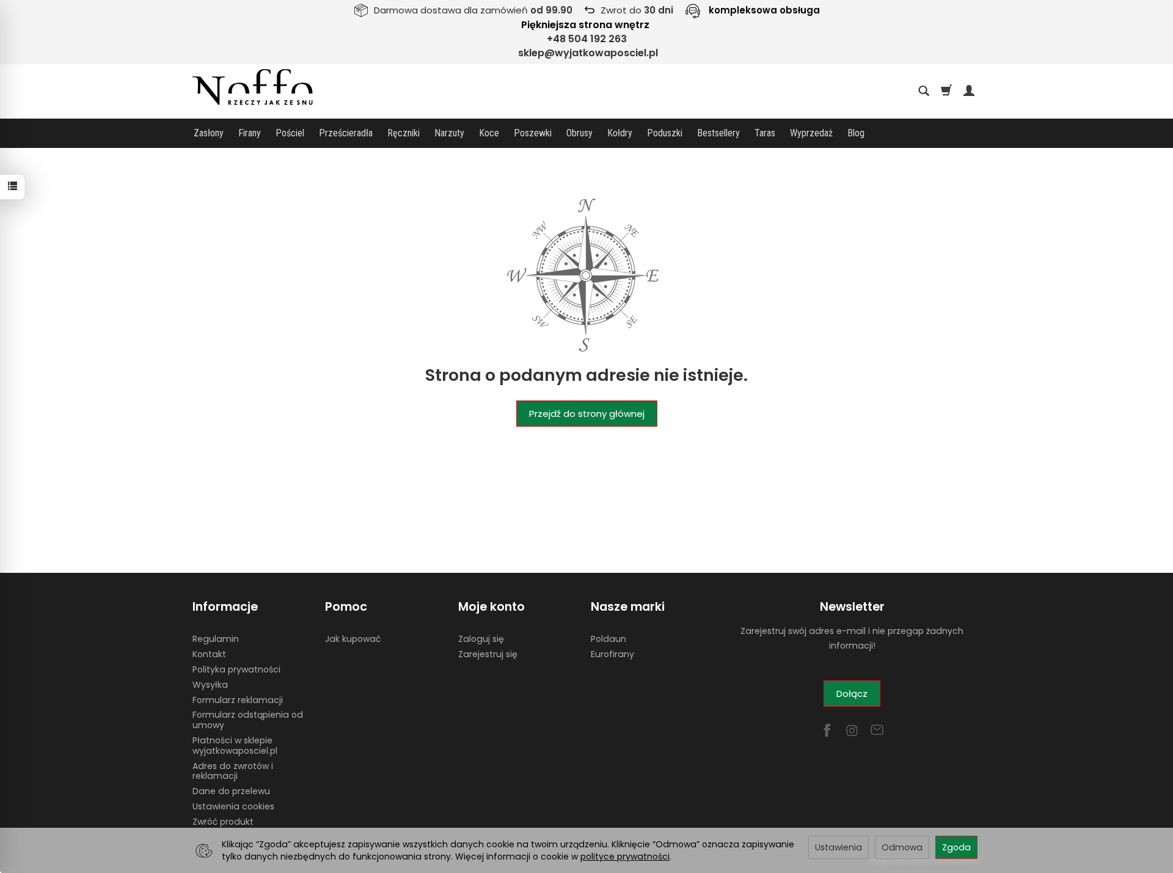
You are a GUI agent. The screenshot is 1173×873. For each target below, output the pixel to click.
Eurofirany (612, 654)
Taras (765, 133)
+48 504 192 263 (587, 39)
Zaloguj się (481, 639)
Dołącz (852, 693)
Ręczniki (403, 133)
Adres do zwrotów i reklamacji (232, 771)
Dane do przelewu (231, 791)
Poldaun (608, 639)
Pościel (290, 133)
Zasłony (209, 133)
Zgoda (956, 847)
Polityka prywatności (236, 669)
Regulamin (215, 639)
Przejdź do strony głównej (587, 413)
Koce (489, 133)
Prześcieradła (346, 133)
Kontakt (209, 654)
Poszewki (533, 133)
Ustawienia (838, 847)
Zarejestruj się (487, 654)
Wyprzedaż (811, 133)
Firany (249, 133)
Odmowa (902, 847)
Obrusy (579, 133)
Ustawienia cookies (233, 806)
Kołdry (619, 133)
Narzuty (449, 133)
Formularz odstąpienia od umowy (247, 720)
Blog (855, 133)
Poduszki (664, 133)
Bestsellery (718, 133)
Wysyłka (210, 685)
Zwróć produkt (223, 822)
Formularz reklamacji (237, 700)
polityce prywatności (625, 856)
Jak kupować (353, 639)
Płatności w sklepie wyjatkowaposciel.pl (234, 745)
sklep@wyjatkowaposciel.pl (588, 53)
